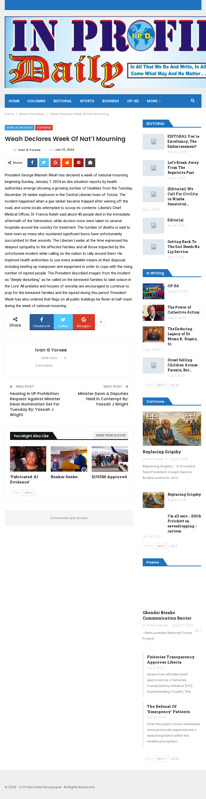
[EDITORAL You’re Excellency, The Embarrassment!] (153, 142)
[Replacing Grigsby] (172, 428)
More (152, 101)
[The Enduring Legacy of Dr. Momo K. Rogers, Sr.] (153, 334)
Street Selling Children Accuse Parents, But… (182, 365)
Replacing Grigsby (162, 451)
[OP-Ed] (153, 291)
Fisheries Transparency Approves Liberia (171, 659)
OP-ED (133, 101)
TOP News (44, 128)
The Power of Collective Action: (184, 310)
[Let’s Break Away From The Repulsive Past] (153, 168)
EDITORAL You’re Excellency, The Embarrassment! (183, 141)
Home (14, 101)
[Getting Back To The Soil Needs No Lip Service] (153, 247)
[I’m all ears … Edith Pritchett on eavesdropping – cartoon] (153, 522)
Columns (36, 101)
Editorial (63, 101)
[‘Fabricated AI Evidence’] (28, 459)
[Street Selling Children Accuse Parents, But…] (153, 366)
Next (28, 493)
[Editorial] (153, 226)
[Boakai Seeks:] (69, 459)
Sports (87, 101)
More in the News (20, 128)
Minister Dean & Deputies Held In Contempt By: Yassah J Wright (103, 399)
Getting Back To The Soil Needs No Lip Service (183, 246)
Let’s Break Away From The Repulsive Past (183, 167)
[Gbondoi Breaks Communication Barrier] (172, 590)
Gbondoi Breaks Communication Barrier (167, 615)
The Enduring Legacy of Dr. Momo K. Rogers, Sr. (182, 336)
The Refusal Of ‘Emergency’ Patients (168, 709)
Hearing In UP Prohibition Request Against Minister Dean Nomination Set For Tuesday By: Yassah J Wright (35, 404)
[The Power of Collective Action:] (153, 313)
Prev (17, 493)
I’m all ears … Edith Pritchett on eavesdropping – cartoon (184, 523)
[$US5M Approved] (110, 459)
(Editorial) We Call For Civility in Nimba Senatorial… (183, 196)
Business (110, 101)
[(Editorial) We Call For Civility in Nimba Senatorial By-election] (153, 194)
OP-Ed (173, 285)
